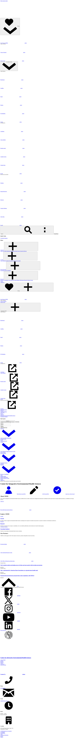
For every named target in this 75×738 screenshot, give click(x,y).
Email (10, 96)
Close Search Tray (4, 427)
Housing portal (12, 148)
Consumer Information (4, 735)
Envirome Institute (13, 544)
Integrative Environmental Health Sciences (7, 421)
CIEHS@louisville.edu (4, 700)
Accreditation (2, 733)
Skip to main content (4, 0)
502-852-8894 (2, 688)
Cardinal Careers (12, 156)
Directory (11, 199)
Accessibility (2, 732)
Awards (2, 518)
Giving (1, 662)
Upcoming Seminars (5, 529)
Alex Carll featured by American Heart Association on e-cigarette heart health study (19, 570)
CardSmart (11, 131)
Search (2, 424)
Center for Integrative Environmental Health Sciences (15, 657)
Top (18, 586)
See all (11, 173)
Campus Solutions (13, 208)
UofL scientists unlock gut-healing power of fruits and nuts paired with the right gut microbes (21, 565)
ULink (11, 362)
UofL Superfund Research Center (15, 552)
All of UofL (17, 421)
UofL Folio (11, 216)
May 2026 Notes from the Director (15, 509)
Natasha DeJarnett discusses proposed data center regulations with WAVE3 (17, 575)
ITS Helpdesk (12, 113)
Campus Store (12, 165)
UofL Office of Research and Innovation (16, 561)
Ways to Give (12, 60)
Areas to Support (12, 52)
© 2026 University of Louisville (6, 731)
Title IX (1, 737)
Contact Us (2, 663)
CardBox (11, 88)
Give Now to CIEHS (13, 299)
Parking (11, 105)
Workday (11, 183)
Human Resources (13, 191)
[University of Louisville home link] (37, 17)
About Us (2, 501)
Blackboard (11, 79)
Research (2, 523)
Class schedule (12, 139)
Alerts (1, 734)
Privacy (1, 736)
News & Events (3, 630)
